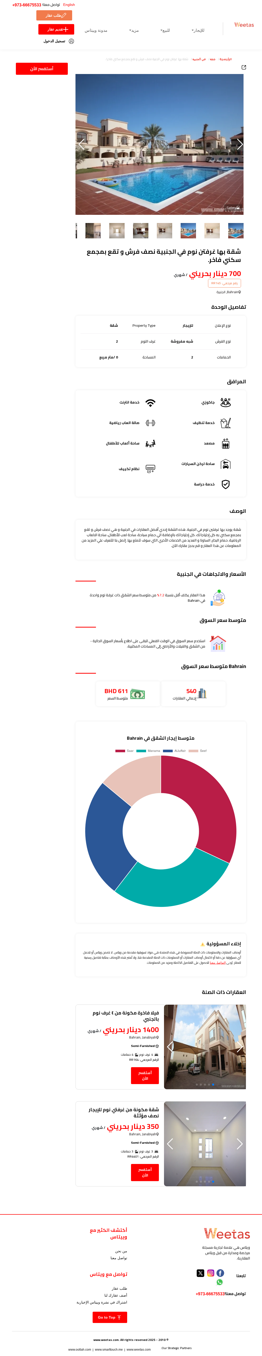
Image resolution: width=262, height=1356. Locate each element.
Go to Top (107, 1317)
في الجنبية (199, 59)
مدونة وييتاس (96, 30)
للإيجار (199, 30)
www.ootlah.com (79, 1349)
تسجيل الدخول (54, 41)
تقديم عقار (55, 29)
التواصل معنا (218, 963)
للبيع (166, 30)
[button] (81, 144)
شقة (212, 59)
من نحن (121, 1251)
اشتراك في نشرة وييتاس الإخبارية (102, 1302)
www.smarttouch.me (109, 1349)
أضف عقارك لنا (115, 1295)
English (69, 5)
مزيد (135, 30)
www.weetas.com (139, 1349)
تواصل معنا (119, 1258)
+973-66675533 (26, 5)
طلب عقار (53, 15)
